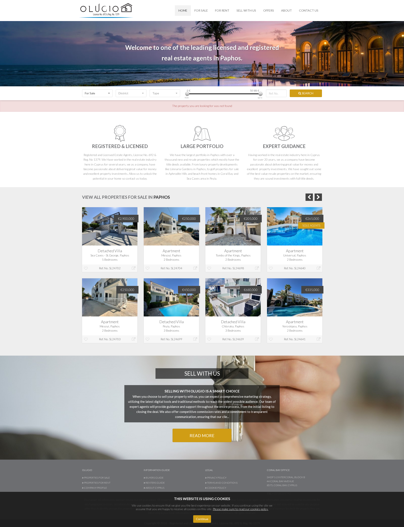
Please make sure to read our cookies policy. (240, 509)
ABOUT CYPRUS (154, 487)
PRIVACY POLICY (216, 477)
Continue (202, 519)
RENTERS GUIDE (155, 482)
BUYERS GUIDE (154, 477)
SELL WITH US (246, 10)
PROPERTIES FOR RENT (97, 482)
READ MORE (202, 435)
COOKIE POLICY (216, 487)
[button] (97, 93)
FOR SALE (201, 10)
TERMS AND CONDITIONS (222, 482)
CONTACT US (308, 10)
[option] (110, 278)
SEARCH (307, 93)
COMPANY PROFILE (95, 487)
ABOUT (286, 10)
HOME (182, 10)
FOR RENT (222, 10)
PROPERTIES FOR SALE (97, 477)
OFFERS (268, 10)
